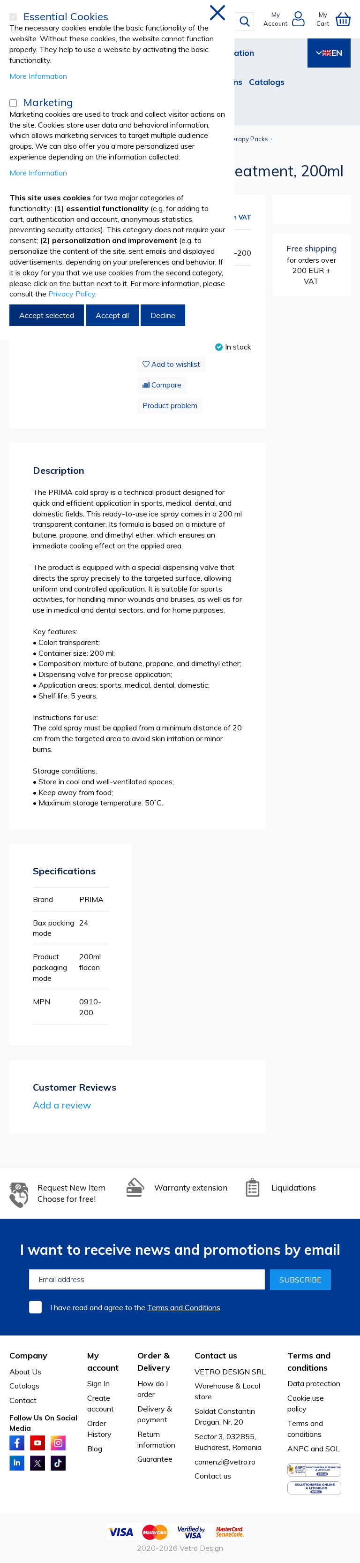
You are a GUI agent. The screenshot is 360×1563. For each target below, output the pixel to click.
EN (336, 52)
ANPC (298, 1448)
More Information (38, 76)
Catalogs (267, 81)
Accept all (112, 315)
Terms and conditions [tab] (308, 1361)
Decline (162, 315)
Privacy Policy (71, 293)
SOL (332, 1448)
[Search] (244, 21)
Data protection (313, 1383)
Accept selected (46, 315)
